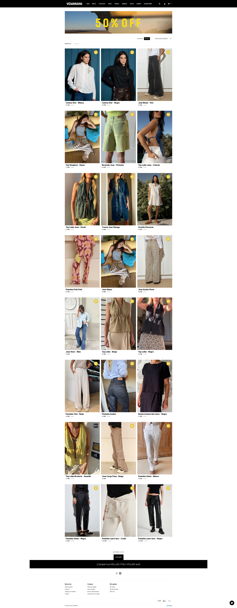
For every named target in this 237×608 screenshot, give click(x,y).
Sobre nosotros (69, 587)
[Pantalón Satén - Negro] (82, 510)
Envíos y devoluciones (93, 591)
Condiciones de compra (93, 594)
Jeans (110, 3)
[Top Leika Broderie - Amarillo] (82, 448)
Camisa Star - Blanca (75, 103)
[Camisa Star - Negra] (118, 74)
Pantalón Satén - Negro (76, 539)
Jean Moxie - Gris (145, 103)
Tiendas (67, 594)
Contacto (67, 589)
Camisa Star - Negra (111, 103)
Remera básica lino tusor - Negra (152, 414)
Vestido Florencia (145, 227)
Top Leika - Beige (109, 352)
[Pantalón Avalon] (118, 386)
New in (94, 3)
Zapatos (124, 3)
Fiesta (132, 3)
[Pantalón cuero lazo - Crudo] (118, 510)
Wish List (112, 591)
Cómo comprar (91, 589)
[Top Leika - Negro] (154, 323)
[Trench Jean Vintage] (118, 199)
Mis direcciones (114, 589)
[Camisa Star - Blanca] (82, 74)
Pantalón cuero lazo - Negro (150, 539)
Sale (88, 3)
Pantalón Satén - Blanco (148, 476)
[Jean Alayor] (118, 261)
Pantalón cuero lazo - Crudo (114, 539)
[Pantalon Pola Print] (82, 261)
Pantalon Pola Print (74, 289)
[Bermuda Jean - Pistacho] (118, 137)
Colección (102, 3)
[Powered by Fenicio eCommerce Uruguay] (169, 605)
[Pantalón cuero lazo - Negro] (154, 510)
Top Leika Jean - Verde (76, 227)
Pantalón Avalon (109, 414)
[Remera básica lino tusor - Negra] (154, 386)
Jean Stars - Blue (73, 352)
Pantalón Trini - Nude (75, 414)
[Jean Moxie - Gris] (154, 74)
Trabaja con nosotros (70, 591)
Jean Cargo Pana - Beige (112, 476)
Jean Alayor (107, 289)
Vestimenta (76, 43)
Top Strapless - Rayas (75, 165)
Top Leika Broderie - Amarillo (78, 476)
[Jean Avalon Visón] (154, 261)
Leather (138, 3)
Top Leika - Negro (146, 352)
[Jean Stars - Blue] (82, 323)
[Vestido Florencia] (154, 199)
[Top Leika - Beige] (118, 323)
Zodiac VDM (148, 3)
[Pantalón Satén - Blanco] (154, 448)
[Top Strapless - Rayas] (82, 137)
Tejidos (116, 3)
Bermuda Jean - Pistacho (113, 165)
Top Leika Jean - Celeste (149, 165)
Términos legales (91, 587)
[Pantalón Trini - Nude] (82, 386)
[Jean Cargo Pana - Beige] (118, 448)
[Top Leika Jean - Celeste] (154, 137)
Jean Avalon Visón (146, 289)
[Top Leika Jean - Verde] (82, 199)
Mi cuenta (112, 587)
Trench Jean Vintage (111, 227)
